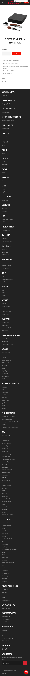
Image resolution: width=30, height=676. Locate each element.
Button (4, 528)
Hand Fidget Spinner (7, 219)
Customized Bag (6, 454)
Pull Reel (4, 581)
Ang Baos (4, 192)
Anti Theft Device (6, 352)
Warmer (4, 408)
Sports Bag (5, 496)
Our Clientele (5, 641)
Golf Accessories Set (7, 279)
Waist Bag (4, 509)
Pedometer (5, 373)
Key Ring (4, 547)
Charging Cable (6, 104)
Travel (3, 504)
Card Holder (5, 533)
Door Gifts (4, 622)
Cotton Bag (5, 451)
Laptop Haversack (7, 470)
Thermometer (6, 230)
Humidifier (5, 392)
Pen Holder (5, 568)
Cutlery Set (5, 387)
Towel (3, 153)
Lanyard (4, 552)
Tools (3, 405)
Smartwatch (5, 376)
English (18, 1)
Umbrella (4, 238)
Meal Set (4, 397)
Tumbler (4, 282)
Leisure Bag (5, 475)
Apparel (4, 303)
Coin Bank (4, 208)
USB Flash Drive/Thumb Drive (10, 427)
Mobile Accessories (7, 419)
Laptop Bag (5, 467)
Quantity (4, 49)
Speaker (4, 145)
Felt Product (5, 128)
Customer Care (6, 633)
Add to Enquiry (16, 54)
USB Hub (4, 379)
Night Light (5, 371)
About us (4, 630)
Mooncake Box (6, 608)
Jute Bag (4, 464)
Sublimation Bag (6, 499)
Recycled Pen (5, 573)
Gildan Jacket (5, 309)
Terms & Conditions (7, 638)
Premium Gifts (6, 619)
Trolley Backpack (6, 507)
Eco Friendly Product (7, 539)
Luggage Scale (6, 595)
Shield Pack (5, 330)
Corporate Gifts (6, 616)
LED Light (4, 365)
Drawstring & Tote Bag (8, 459)
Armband (4, 438)
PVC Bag (4, 491)
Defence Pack (5, 322)
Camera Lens (5, 339)
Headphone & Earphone (8, 416)
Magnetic (4, 555)
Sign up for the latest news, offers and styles (12, 658)
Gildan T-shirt (6, 314)
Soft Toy (4, 222)
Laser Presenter (6, 360)
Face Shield (5, 200)
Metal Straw (5, 400)
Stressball (5, 578)
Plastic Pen (5, 570)
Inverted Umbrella (7, 241)
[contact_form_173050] (26, 672)
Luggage (4, 477)
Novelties (4, 211)
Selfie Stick (5, 341)
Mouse (3, 368)
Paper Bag (5, 488)
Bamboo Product (6, 525)
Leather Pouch (6, 472)
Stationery (5, 164)
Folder (3, 541)
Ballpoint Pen (6, 523)
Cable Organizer (6, 443)
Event (3, 189)
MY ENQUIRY (26, 2)
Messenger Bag (6, 480)
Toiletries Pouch (6, 501)
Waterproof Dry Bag (7, 514)
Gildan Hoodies (6, 306)
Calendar (4, 531)
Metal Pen (5, 560)
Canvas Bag (5, 446)
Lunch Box (5, 395)
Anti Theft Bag (6, 435)
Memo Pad (5, 557)
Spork (3, 403)
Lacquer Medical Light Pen (9, 549)
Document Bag (6, 456)
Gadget (4, 357)
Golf (3, 276)
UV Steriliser (5, 255)
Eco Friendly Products (8, 120)
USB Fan (4, 295)
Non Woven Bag (6, 485)
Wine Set (4, 181)
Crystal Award (6, 112)
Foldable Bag (5, 462)
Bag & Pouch (5, 440)
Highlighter (5, 544)
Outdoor (4, 293)
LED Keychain (5, 363)
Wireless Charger (6, 265)
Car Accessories (6, 355)
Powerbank (5, 263)
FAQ (3, 635)
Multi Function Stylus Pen (9, 562)
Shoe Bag (4, 493)
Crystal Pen (5, 536)
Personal (4, 137)
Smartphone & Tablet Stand (10, 422)
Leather (4, 162)
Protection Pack (6, 328)
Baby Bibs (4, 95)
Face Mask (4, 249)
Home (3, 389)
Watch (3, 172)
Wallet (4, 512)
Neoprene (4, 483)
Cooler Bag (5, 448)
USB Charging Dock (7, 344)
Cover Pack (5, 325)
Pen (3, 565)
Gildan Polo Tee (6, 311)
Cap (3, 290)
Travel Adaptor (6, 600)
